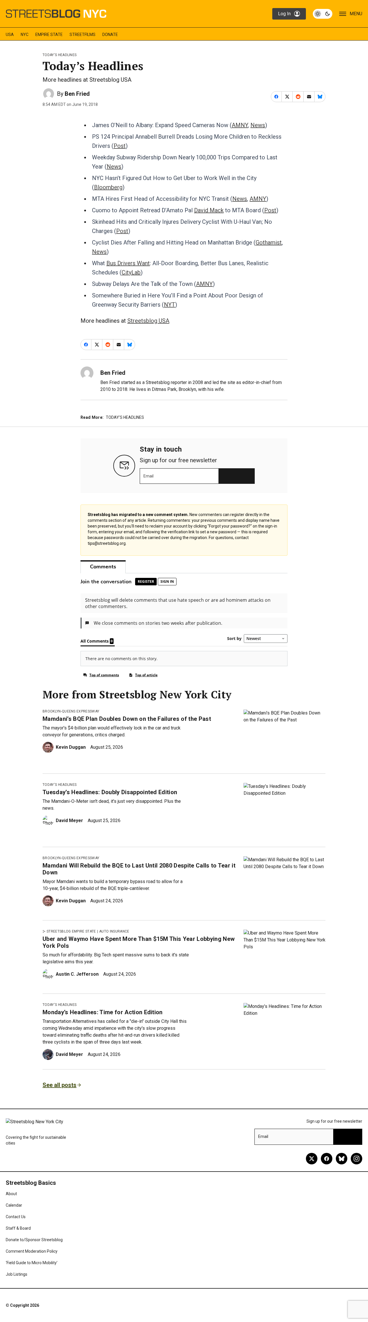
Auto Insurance (114, 931)
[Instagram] (356, 1158)
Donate (110, 34)
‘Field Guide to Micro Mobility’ (31, 1262)
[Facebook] (326, 1158)
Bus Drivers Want (128, 263)
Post (120, 145)
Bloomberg (108, 187)
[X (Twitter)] (311, 1158)
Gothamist (269, 242)
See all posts (59, 1085)
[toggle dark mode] (322, 14)
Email (148, 476)
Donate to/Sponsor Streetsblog (34, 1239)
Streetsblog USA (148, 320)
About (11, 1193)
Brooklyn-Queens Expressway (71, 711)
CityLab (131, 272)
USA (10, 34)
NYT (169, 304)
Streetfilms (82, 34)
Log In (284, 13)
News (257, 125)
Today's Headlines (59, 55)
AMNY (240, 125)
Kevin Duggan (71, 747)
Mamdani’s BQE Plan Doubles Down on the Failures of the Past (127, 718)
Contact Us (16, 1216)
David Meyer (69, 820)
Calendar (14, 1205)
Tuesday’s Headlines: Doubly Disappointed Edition (110, 792)
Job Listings (16, 1274)
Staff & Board (18, 1228)
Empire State (49, 34)
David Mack (209, 210)
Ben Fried (77, 93)
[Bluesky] (341, 1158)
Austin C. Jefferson (77, 974)
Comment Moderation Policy (31, 1251)
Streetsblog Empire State (71, 931)
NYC (24, 34)
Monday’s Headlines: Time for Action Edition (103, 1012)
